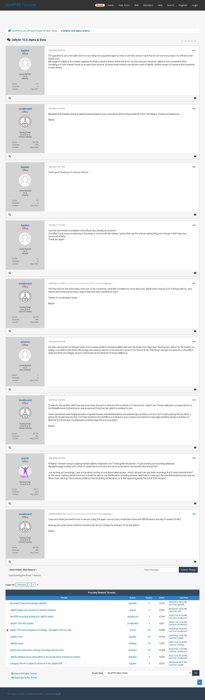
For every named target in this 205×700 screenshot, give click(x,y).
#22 (194, 109)
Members (148, 5)
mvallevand (25, 108)
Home (111, 5)
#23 (194, 167)
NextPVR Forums (20, 5)
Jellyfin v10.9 (16, 637)
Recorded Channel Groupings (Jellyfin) (28, 603)
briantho (133, 650)
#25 (194, 283)
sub (179, 611)
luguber (25, 50)
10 (149, 643)
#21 (194, 50)
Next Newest (29, 570)
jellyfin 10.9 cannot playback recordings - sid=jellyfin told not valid (40, 630)
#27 (194, 400)
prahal (133, 630)
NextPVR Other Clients (47, 30)
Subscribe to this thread (25, 677)
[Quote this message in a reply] (195, 98)
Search (170, 5)
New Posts (124, 5)
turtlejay (133, 643)
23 (149, 637)
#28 (194, 458)
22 (149, 630)
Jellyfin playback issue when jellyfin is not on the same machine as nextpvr (45, 657)
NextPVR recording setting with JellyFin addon (32, 616)
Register (183, 5)
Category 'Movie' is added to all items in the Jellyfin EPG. (36, 663)
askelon (25, 341)
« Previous (21, 585)
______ (100, 5)
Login (195, 5)
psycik (25, 458)
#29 (194, 514)
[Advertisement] (102, 19)
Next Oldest (16, 570)
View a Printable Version (25, 673)
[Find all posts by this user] (10, 98)
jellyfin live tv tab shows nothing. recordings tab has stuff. (37, 650)
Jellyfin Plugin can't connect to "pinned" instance (33, 610)
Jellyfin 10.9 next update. (22, 623)
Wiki (136, 5)
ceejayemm (132, 616)
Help (160, 5)
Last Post (173, 605)
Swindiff (133, 603)
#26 (194, 342)
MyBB (58, 694)
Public (32, 30)
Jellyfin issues (16, 643)
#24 (194, 225)
